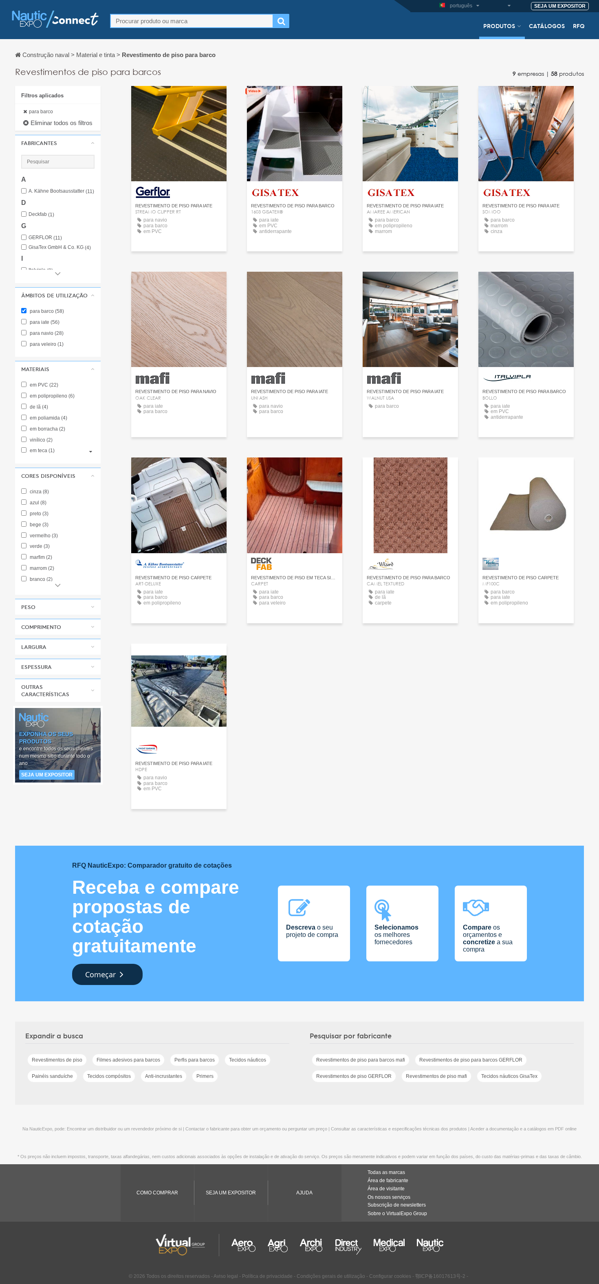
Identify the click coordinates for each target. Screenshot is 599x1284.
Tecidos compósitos (109, 1076)
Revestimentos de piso (57, 1060)
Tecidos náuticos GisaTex (509, 1076)
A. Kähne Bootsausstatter (61, 191)
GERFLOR (45, 238)
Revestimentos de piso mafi (436, 1076)
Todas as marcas (386, 1172)
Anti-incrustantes (163, 1076)
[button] (58, 143)
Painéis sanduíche (52, 1076)
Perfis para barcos (194, 1060)
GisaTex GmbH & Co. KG (60, 247)
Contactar (179, 99)
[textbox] (191, 21)
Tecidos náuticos (247, 1060)
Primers (205, 1076)
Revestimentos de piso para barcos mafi (360, 1060)
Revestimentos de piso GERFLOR (354, 1076)
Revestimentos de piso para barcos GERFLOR (470, 1060)
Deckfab (41, 214)
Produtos (499, 25)
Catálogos (547, 25)
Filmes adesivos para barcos (128, 1060)
